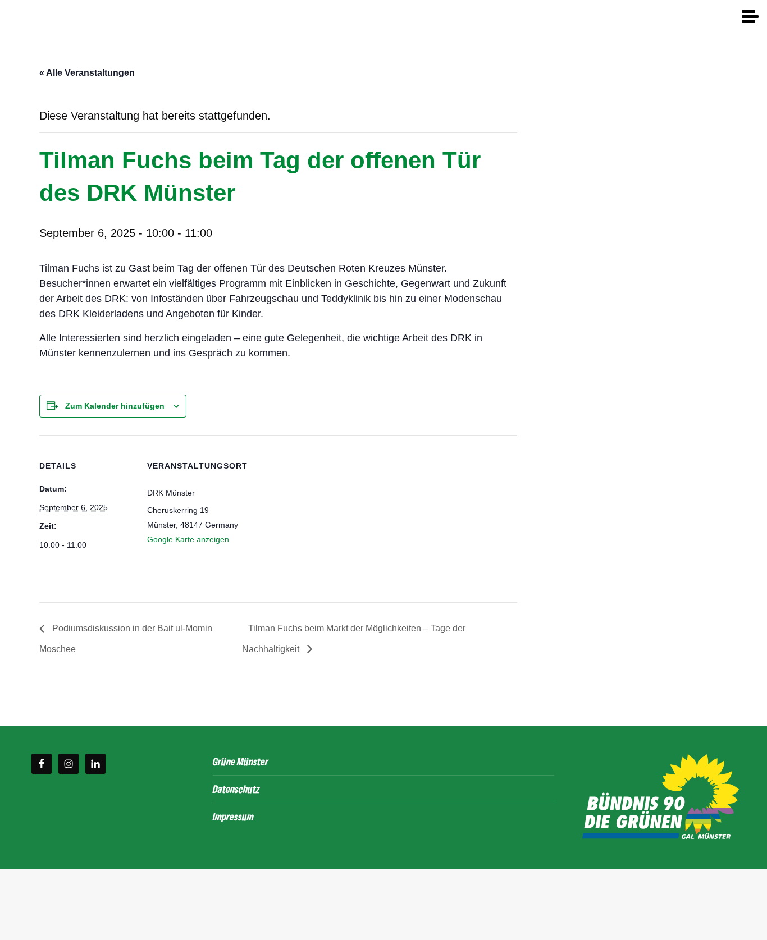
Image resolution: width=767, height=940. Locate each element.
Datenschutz (236, 788)
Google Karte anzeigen (188, 539)
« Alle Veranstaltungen (87, 72)
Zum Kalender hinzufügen (115, 405)
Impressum (233, 816)
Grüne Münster (240, 761)
